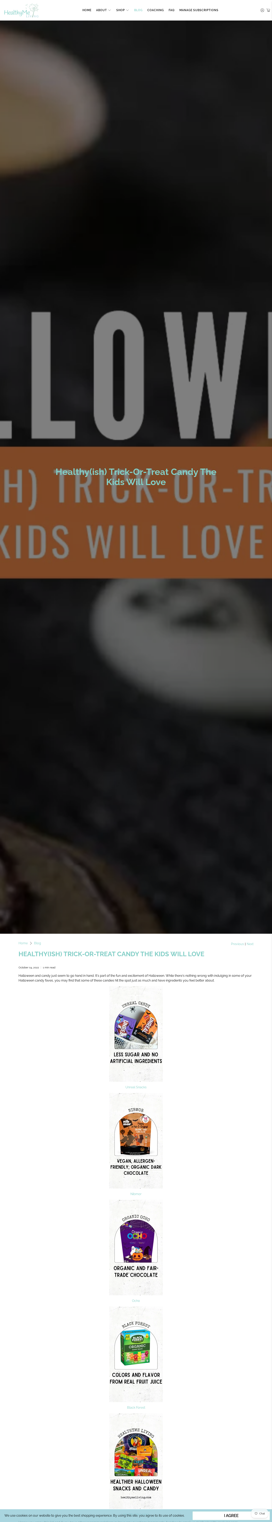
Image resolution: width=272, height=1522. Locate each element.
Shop (120, 10)
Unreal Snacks (136, 1087)
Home (86, 10)
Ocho (136, 1301)
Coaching (155, 10)
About (101, 10)
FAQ (172, 10)
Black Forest (136, 1407)
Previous (237, 944)
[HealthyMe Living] (21, 10)
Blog (138, 10)
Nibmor (136, 1194)
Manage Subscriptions (198, 10)
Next (250, 944)
